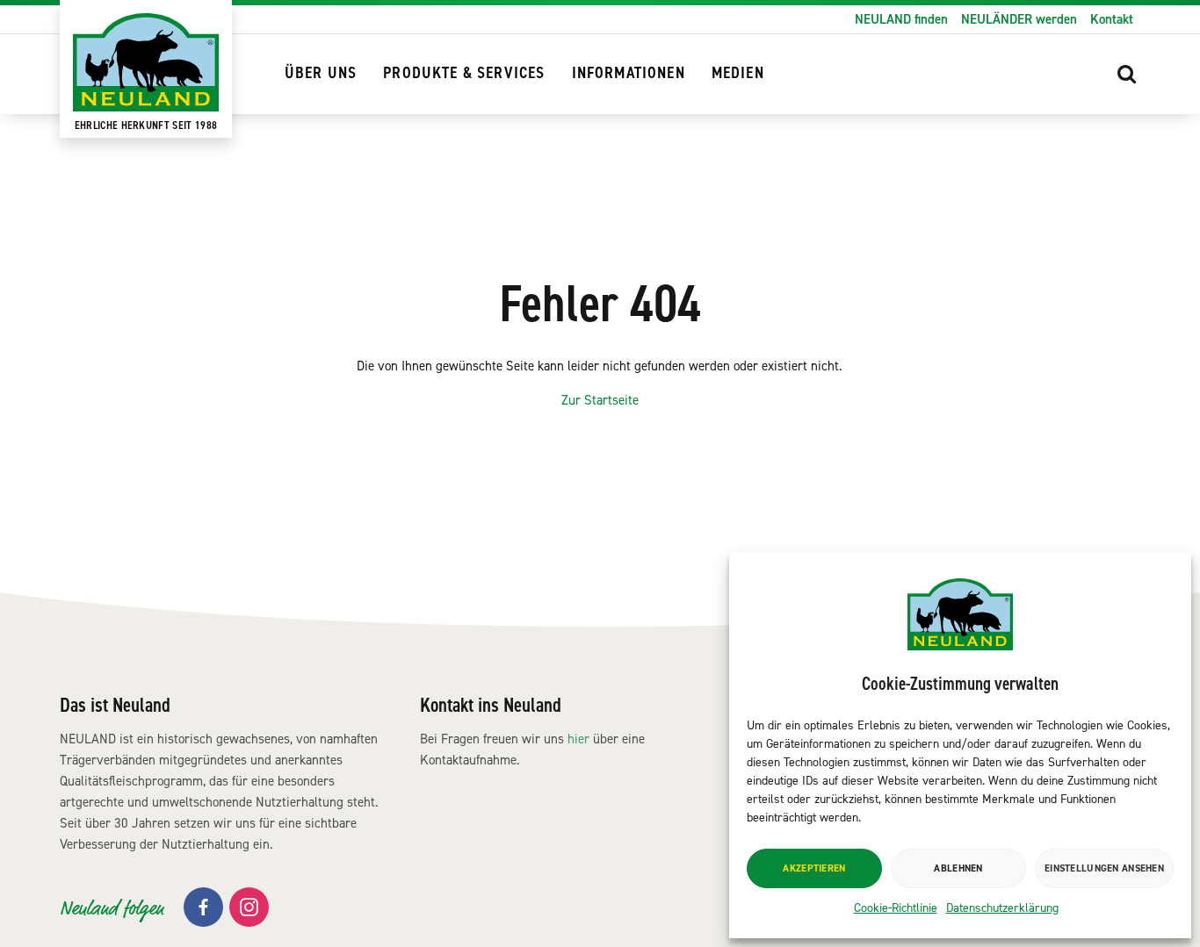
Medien (738, 73)
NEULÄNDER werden (1019, 19)
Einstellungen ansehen (1104, 868)
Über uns (321, 73)
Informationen (628, 73)
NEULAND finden (901, 19)
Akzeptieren (814, 868)
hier (578, 739)
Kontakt (1111, 19)
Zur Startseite (600, 400)
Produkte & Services (464, 73)
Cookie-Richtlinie (895, 908)
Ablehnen (958, 868)
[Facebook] (203, 907)
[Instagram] (249, 907)
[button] (1127, 73)
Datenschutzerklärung (1002, 908)
